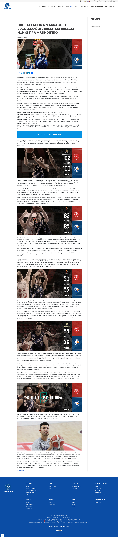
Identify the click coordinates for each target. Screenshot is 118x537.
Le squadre (98, 488)
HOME (39, 6)
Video (73, 506)
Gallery (73, 504)
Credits (59, 530)
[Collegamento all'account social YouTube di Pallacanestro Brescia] (105, 1)
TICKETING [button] (50, 6)
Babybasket (98, 492)
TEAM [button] (55, 6)
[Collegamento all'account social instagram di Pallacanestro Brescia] (100, 1)
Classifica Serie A (76, 488)
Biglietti (27, 486)
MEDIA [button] (67, 6)
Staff (50, 488)
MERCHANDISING (99, 6)
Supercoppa (20, 470)
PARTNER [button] (77, 6)
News (96, 486)
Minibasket (97, 490)
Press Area (28, 495)
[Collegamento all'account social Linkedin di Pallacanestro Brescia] (108, 1)
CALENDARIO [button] (61, 6)
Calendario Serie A (76, 486)
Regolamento (29, 494)
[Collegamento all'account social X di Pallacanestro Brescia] (97, 1)
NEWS (71, 6)
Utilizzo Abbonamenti (31, 488)
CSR (82, 6)
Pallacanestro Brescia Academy (102, 494)
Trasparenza (29, 506)
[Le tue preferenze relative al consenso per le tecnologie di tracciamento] (2, 535)
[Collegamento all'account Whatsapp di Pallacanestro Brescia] (111, 1)
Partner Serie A (52, 502)
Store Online (98, 502)
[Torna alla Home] (7, 6)
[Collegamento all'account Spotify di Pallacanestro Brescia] (114, 1)
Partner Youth (52, 504)
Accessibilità (29, 508)
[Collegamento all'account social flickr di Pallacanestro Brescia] (103, 1)
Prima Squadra (52, 486)
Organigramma (29, 504)
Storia (27, 502)
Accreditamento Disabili (31, 490)
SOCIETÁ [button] (44, 6)
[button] (114, 6)
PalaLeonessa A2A (30, 492)
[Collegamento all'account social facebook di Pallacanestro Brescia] (94, 1)
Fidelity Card (108, 6)
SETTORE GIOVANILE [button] (89, 6)
